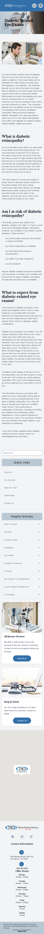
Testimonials (9, 495)
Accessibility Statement (19, 926)
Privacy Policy (33, 926)
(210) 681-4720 (22, 868)
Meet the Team (10, 488)
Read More (22, 658)
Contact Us (9, 503)
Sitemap (6, 928)
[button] (1, 5)
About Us (8, 472)
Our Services (9, 480)
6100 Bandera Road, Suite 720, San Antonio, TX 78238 (22, 858)
